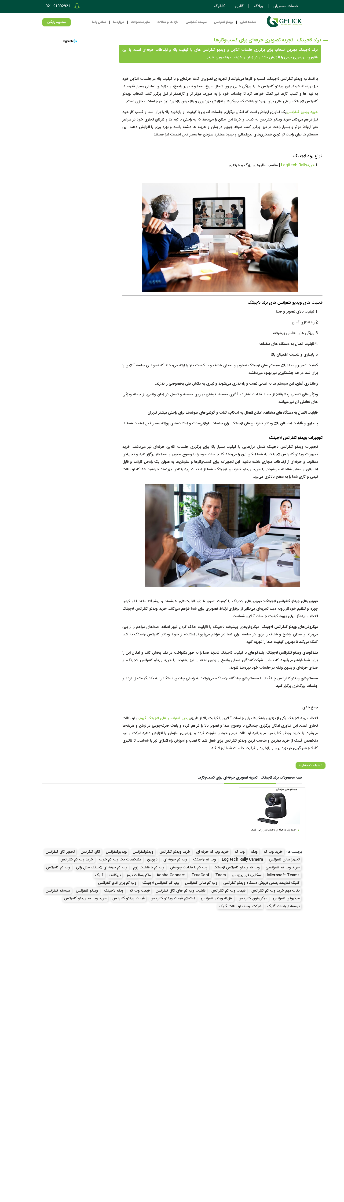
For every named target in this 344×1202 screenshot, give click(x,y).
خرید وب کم (272, 852)
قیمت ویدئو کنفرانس (128, 898)
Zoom (220, 875)
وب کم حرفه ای (175, 859)
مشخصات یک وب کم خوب (120, 859)
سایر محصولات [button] (140, 22)
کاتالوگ (219, 6)
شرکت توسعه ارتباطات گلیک (240, 906)
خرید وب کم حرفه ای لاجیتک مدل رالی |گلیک (273, 830)
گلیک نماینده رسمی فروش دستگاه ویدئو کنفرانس (261, 883)
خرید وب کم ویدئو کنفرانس (85, 898)
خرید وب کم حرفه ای (212, 852)
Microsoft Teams (283, 875)
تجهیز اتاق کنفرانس (60, 852)
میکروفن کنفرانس (286, 898)
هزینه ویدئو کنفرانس (217, 898)
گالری (239, 6)
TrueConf (200, 875)
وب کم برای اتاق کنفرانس (117, 883)
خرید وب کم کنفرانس (76, 859)
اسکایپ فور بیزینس (246, 875)
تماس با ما (99, 22)
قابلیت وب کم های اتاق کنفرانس (180, 891)
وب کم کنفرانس (58, 867)
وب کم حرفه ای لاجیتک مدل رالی (101, 867)
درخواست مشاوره (310, 765)
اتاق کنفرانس (90, 852)
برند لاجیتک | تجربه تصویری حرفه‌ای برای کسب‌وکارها (267, 40)
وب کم (239, 852)
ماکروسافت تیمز (139, 875)
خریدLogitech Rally (298, 165)
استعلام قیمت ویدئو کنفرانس (172, 898)
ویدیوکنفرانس (116, 852)
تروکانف (115, 875)
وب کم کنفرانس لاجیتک (160, 883)
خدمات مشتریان (285, 6)
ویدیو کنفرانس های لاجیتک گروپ (164, 718)
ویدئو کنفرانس (87, 891)
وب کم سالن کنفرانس (201, 883)
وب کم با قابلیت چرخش (189, 867)
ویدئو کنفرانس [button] (223, 22)
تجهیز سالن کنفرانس (284, 859)
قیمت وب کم (139, 891)
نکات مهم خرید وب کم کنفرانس (275, 891)
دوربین (152, 859)
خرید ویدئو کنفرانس (174, 852)
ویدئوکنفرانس (143, 852)
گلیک (99, 875)
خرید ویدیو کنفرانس (302, 112)
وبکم (254, 852)
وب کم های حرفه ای (286, 789)
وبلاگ (258, 6)
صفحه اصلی (248, 22)
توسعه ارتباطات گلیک (283, 906)
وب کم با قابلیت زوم (148, 867)
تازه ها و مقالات (167, 22)
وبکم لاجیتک (114, 891)
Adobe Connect (171, 875)
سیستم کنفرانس (58, 891)
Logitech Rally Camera (242, 859)
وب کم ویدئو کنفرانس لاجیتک (236, 867)
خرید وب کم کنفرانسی (283, 867)
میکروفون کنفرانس (252, 898)
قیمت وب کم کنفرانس (228, 891)
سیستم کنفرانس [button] (196, 22)
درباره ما (118, 22)
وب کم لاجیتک (204, 859)
